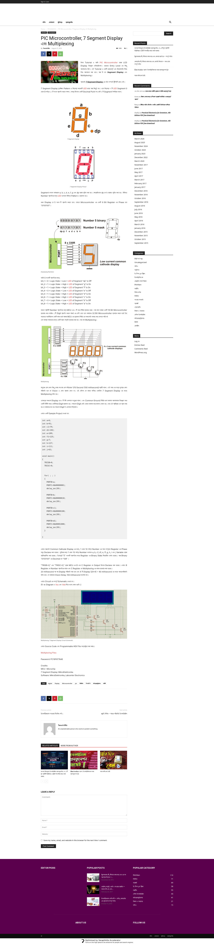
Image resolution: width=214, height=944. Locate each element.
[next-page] (46, 781)
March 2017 (139, 179)
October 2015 (140, 239)
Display (57, 683)
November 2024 (141, 146)
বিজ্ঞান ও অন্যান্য (139, 311)
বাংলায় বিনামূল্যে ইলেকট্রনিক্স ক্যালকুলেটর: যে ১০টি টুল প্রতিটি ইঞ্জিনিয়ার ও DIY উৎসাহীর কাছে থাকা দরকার (54, 773)
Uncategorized (140, 262)
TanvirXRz (46, 48)
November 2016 (141, 194)
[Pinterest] (54, 53)
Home (43, 29)
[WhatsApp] (60, 53)
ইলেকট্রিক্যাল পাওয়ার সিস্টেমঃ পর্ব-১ (52, 713)
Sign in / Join (45, 2)
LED (85, 88)
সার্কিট (104, 683)
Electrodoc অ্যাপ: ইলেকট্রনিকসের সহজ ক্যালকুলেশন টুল (151, 70)
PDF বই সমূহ (138, 258)
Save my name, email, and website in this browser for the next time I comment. (75, 840)
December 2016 (140, 191)
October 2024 (140, 150)
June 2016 (138, 213)
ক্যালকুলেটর (69, 22)
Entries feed (139, 345)
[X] (49, 53)
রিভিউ (136, 322)
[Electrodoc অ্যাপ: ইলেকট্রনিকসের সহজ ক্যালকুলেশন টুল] (83, 760)
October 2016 (140, 198)
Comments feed (141, 349)
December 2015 (140, 232)
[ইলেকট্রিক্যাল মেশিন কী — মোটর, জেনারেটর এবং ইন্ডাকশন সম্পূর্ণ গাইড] (93, 901)
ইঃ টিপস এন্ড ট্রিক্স (139, 273)
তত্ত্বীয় (136, 288)
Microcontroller (67, 683)
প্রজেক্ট (136, 303)
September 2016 (141, 202)
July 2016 (138, 209)
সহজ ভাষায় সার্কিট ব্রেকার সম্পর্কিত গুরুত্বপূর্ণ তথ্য (158, 91)
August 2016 (139, 206)
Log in (137, 341)
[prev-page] (42, 781)
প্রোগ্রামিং (137, 307)
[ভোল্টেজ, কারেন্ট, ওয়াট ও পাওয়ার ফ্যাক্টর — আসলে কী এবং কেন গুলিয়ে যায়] (93, 889)
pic (76, 683)
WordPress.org (140, 352)
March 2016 (139, 224)
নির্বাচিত (136, 296)
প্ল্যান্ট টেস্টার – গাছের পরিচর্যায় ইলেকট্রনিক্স (114, 713)
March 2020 (139, 161)
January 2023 (139, 153)
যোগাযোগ (51, 22)
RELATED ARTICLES (50, 746)
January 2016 (139, 228)
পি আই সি (88, 683)
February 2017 (140, 183)
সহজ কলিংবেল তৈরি (105, 771)
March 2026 (139, 139)
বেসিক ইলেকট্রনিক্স (139, 314)
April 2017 (138, 176)
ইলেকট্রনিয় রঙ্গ (138, 277)
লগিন (44, 22)
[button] (170, 22)
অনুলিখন (136, 270)
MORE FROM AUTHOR (69, 746)
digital (50, 683)
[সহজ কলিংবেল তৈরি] (113, 760)
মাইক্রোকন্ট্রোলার (51, 29)
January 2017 (139, 187)
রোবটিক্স (136, 325)
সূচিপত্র (60, 22)
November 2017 (141, 165)
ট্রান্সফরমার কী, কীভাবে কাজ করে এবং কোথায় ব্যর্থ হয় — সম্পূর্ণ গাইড (153, 56)
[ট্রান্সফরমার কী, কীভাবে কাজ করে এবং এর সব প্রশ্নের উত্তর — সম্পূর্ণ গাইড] (93, 877)
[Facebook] (43, 53)
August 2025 (139, 142)
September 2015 (141, 243)
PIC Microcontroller (109, 62)
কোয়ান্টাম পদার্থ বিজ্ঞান (140, 281)
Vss (57, 584)
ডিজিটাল (81, 683)
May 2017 (138, 172)
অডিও (136, 266)
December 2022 (140, 157)
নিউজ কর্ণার (137, 292)
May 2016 (138, 217)
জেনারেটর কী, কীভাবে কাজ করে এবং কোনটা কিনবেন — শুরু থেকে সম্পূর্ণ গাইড (152, 62)
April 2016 (138, 220)
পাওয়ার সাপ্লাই (138, 299)
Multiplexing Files (48, 653)
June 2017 (138, 168)
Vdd (63, 584)
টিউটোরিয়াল (44, 32)
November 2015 (141, 235)
